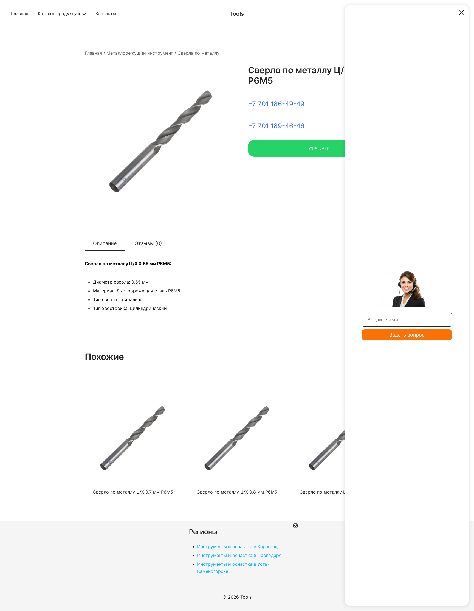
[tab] (105, 244)
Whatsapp (318, 148)
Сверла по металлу (198, 53)
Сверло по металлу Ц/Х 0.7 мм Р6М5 (133, 492)
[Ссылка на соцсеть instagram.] (295, 525)
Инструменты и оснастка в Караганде (238, 546)
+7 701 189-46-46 (276, 126)
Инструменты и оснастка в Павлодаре (239, 555)
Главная (19, 13)
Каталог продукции (59, 13)
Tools (237, 13)
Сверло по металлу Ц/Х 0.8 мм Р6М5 (237, 492)
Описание (105, 243)
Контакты (105, 13)
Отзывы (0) (148, 243)
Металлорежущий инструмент (139, 53)
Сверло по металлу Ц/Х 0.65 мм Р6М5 (341, 492)
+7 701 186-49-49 (276, 104)
